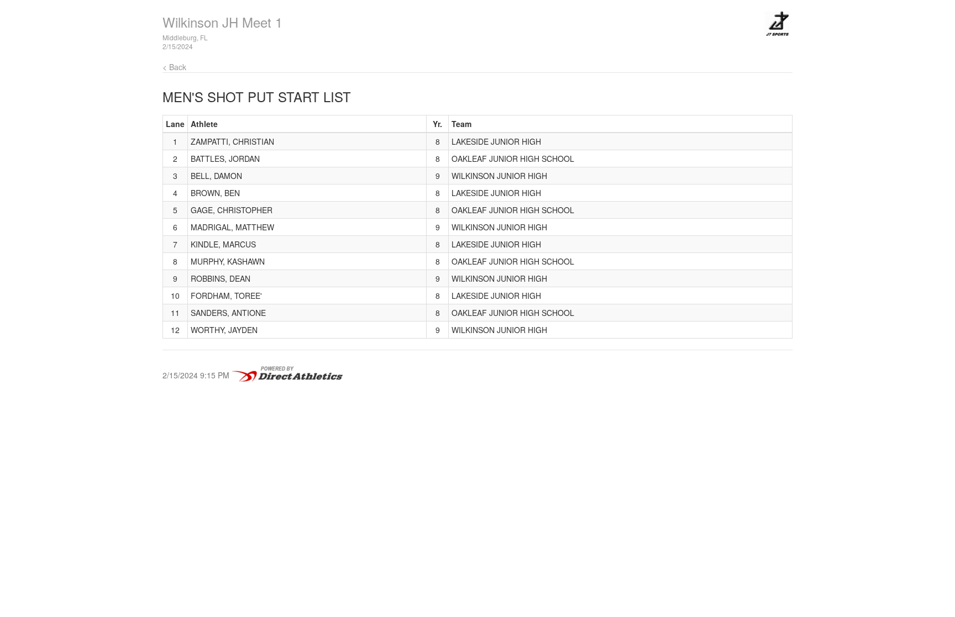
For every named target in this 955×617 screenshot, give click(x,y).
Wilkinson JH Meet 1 (222, 21)
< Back (174, 66)
